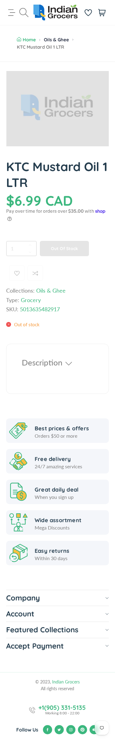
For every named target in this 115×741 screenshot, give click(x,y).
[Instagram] (70, 729)
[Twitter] (59, 729)
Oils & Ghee (56, 40)
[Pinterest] (82, 729)
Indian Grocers (66, 681)
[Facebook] (47, 729)
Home (29, 40)
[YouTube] (94, 729)
